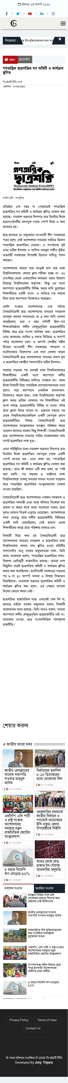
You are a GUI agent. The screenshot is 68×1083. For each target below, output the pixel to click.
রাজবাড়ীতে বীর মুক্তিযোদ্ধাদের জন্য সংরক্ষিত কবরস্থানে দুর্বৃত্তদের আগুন (44, 933)
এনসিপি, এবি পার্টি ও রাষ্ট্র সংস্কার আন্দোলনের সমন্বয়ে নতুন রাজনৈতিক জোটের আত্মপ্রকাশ (17, 826)
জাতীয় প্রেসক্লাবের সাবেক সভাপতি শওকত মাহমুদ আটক (17, 776)
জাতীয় (26, 59)
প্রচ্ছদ (12, 60)
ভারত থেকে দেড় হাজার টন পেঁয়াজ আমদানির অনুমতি (49, 865)
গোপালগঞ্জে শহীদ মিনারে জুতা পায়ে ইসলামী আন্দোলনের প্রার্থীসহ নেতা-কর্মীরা (44, 968)
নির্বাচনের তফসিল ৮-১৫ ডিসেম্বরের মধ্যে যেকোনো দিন (49, 774)
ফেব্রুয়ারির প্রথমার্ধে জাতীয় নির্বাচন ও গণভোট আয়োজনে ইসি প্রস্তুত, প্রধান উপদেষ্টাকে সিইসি (50, 820)
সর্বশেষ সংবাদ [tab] (13, 888)
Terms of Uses (47, 1020)
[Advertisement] (34, 124)
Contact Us (33, 1028)
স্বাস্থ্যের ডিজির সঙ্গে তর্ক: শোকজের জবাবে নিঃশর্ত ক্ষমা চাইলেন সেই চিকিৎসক (44, 898)
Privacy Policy (18, 1020)
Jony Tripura (44, 1062)
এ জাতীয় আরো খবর (17, 744)
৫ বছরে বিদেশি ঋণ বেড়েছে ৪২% (17, 871)
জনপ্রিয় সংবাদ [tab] (44, 888)
